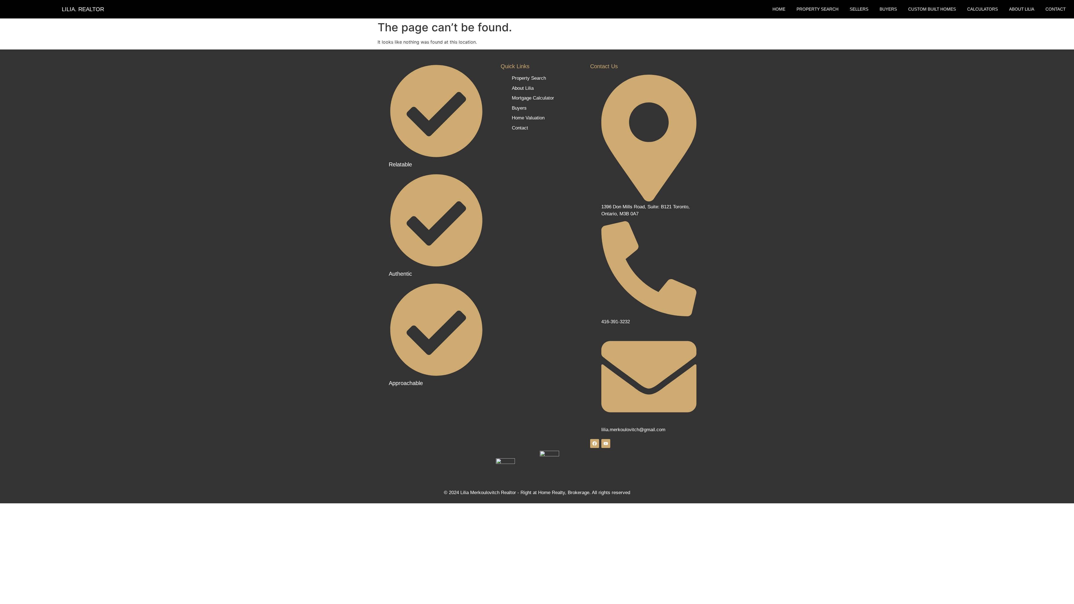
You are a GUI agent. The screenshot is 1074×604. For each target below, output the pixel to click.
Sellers (859, 9)
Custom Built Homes (932, 9)
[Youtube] (605, 443)
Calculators (982, 9)
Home (778, 9)
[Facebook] (594, 443)
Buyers (888, 9)
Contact (1055, 9)
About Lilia (1021, 9)
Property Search (818, 9)
